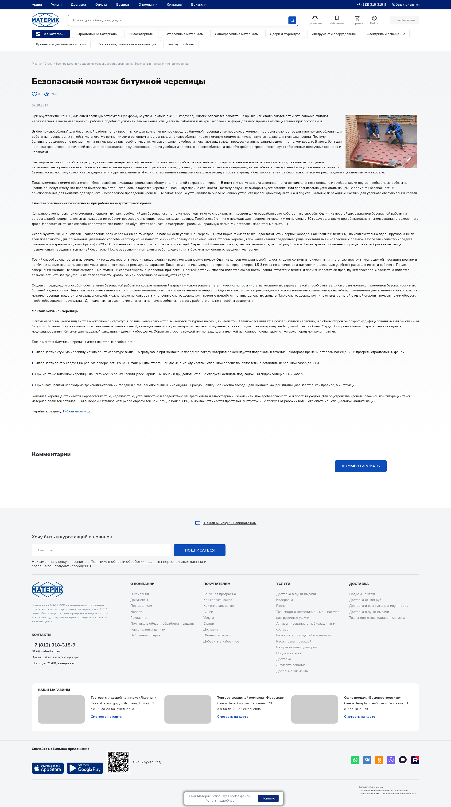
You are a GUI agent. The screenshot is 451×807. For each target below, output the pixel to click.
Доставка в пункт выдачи (296, 594)
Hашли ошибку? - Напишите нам (230, 523)
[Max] (403, 760)
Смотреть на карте (106, 716)
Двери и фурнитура (285, 34)
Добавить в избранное (221, 641)
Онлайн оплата (404, 20)
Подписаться (200, 550)
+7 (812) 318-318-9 (371, 4)
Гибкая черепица (76, 411)
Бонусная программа (219, 594)
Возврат (122, 4)
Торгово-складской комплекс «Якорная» (123, 697)
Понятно (268, 798)
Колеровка (284, 600)
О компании (148, 4)
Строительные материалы (97, 34)
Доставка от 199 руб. (365, 600)
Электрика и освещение (386, 34)
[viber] (391, 760)
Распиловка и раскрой (293, 641)
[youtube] (415, 760)
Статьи (49, 64)
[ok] (379, 760)
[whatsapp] (355, 760)
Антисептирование (291, 665)
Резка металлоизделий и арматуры (303, 635)
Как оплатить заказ (218, 605)
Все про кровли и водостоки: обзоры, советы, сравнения (94, 64)
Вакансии (198, 4)
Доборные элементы (292, 671)
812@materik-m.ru (46, 651)
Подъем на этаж (289, 653)
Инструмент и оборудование (334, 34)
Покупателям (216, 584)
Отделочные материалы (185, 34)
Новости (137, 612)
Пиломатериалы (141, 34)
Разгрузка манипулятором (296, 647)
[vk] (367, 760)
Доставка (78, 4)
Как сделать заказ (217, 600)
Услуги (56, 4)
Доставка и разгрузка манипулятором (378, 605)
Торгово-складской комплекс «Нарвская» (250, 697)
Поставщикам (141, 605)
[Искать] (292, 20)
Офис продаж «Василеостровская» (372, 697)
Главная (37, 64)
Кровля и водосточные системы (61, 44)
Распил (282, 605)
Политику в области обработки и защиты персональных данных (146, 561)
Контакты (174, 4)
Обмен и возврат (216, 635)
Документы (139, 600)
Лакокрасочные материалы (237, 34)
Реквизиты (138, 617)
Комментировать (361, 466)
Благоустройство (181, 44)
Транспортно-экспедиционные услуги (378, 617)
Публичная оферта (145, 635)
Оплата (101, 4)
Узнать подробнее (220, 800)
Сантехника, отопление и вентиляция (126, 44)
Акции (37, 4)
